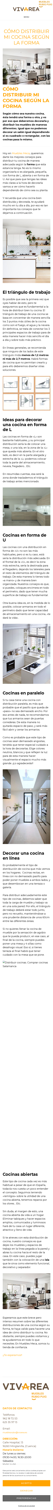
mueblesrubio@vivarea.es (15, 1432)
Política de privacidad (26, 1506)
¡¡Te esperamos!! (12, 1355)
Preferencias (26, 1498)
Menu (26, 17)
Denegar (26, 1490)
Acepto (26, 1483)
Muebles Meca (21, 153)
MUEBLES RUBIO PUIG (26, 9)
